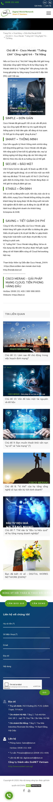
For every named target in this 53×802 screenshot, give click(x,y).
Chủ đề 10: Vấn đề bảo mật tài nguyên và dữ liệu (26, 400)
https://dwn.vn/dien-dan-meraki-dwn (20, 266)
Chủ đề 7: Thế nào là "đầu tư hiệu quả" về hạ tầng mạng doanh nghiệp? (26, 532)
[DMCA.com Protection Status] (33, 785)
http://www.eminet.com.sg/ (20, 766)
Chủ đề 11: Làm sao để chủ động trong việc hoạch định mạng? (26, 357)
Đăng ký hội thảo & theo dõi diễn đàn (28, 593)
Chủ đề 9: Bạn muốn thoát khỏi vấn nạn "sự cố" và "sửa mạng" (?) (26, 444)
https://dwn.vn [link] (18, 294)
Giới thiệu (38, 5)
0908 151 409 (12, 2)
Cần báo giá (15, 603)
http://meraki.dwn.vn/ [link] (12, 269)
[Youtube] (29, 790)
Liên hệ (48, 5)
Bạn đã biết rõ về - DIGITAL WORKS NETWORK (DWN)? (26, 575)
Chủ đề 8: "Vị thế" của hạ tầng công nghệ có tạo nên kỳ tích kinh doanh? (26, 488)
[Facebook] (23, 790)
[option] (26, 24)
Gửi (45, 692)
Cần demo (39, 603)
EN (45, 2)
